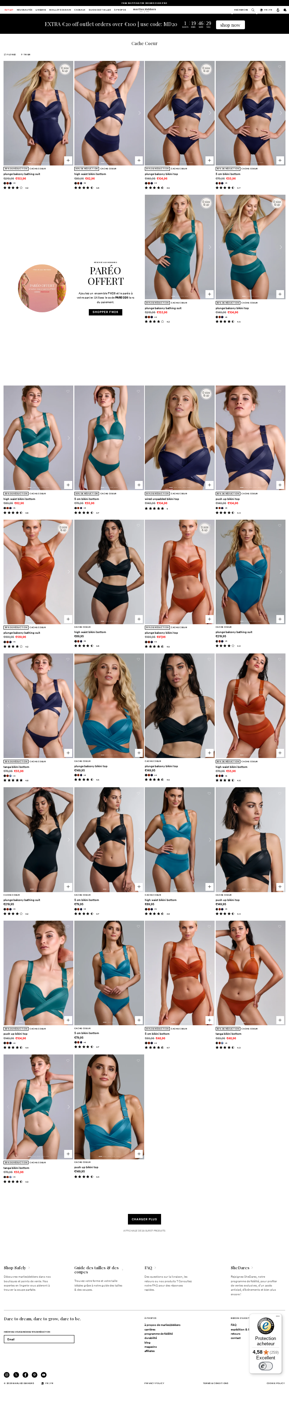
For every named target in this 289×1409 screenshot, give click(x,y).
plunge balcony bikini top (161, 174)
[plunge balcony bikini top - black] (146, 183)
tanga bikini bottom (16, 767)
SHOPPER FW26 (105, 312)
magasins (150, 1346)
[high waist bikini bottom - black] (75, 183)
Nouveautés (24, 10)
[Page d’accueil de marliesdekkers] (144, 10)
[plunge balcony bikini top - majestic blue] (151, 183)
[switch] (266, 1366)
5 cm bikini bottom (228, 174)
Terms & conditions (215, 1383)
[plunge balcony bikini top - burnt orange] (149, 183)
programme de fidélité (158, 1333)
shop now (230, 25)
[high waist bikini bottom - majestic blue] (81, 183)
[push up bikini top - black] (217, 508)
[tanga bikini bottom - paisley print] (10, 776)
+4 (14, 183)
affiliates (149, 1351)
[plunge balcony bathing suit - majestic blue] (10, 183)
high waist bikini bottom (90, 174)
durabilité (150, 1338)
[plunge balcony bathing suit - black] (5, 183)
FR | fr (268, 9)
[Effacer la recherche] (251, 10)
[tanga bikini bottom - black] (5, 776)
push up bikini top (228, 499)
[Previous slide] (8, 113)
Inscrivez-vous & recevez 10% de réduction (27, 1331)
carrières (149, 1329)
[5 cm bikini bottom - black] (217, 183)
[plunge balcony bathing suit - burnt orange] (7, 183)
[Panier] (285, 10)
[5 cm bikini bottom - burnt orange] (220, 183)
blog (147, 1342)
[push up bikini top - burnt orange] (220, 508)
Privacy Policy (154, 1383)
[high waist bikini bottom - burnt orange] (78, 183)
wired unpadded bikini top (162, 499)
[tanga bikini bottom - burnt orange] (7, 776)
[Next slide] (68, 113)
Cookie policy (276, 1383)
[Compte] (277, 10)
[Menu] (277, 1318)
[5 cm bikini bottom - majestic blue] (222, 183)
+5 (85, 183)
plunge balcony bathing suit (22, 174)
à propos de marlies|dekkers (162, 1325)
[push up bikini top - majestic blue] (222, 508)
